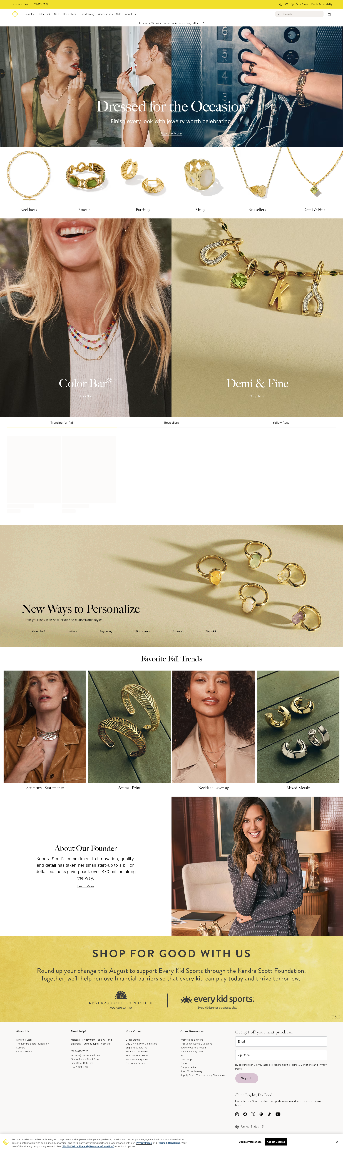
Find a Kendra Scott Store (85, 1059)
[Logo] (15, 14)
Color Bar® (44, 14)
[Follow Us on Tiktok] (269, 1115)
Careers (20, 1047)
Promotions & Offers (191, 1039)
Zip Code (244, 1055)
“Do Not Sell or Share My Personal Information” (88, 1146)
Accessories (105, 14)
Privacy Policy (144, 1142)
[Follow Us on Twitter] (253, 1115)
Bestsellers (69, 14)
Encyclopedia (188, 1067)
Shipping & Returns (136, 1047)
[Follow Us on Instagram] (237, 1115)
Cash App (186, 1059)
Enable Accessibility (321, 4)
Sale (118, 14)
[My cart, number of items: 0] (329, 14)
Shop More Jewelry (191, 1071)
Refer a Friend (24, 1051)
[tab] (62, 422)
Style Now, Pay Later (192, 1051)
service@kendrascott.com (86, 1055)
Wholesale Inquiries (137, 1059)
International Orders (137, 1055)
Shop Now (85, 396)
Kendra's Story (24, 1039)
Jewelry (29, 14)
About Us (130, 14)
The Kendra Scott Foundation (32, 1043)
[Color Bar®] (86, 317)
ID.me (183, 1063)
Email (241, 1041)
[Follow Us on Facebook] (245, 1115)
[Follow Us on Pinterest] (261, 1115)
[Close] (337, 1142)
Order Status (133, 1039)
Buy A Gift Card (79, 1066)
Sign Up (247, 1078)
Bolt (182, 1055)
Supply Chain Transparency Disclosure (202, 1075)
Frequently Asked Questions (196, 1043)
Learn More (85, 886)
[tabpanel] (171, 473)
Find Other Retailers (82, 1063)
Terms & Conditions (137, 1051)
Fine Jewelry (87, 14)
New (56, 14)
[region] (171, 1142)
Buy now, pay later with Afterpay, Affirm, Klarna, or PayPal (169, 23)
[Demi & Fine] (257, 317)
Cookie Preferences (250, 1141)
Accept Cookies (276, 1141)
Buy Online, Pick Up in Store (141, 1043)
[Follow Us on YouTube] (277, 1115)
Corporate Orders (136, 1063)
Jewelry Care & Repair (193, 1047)
